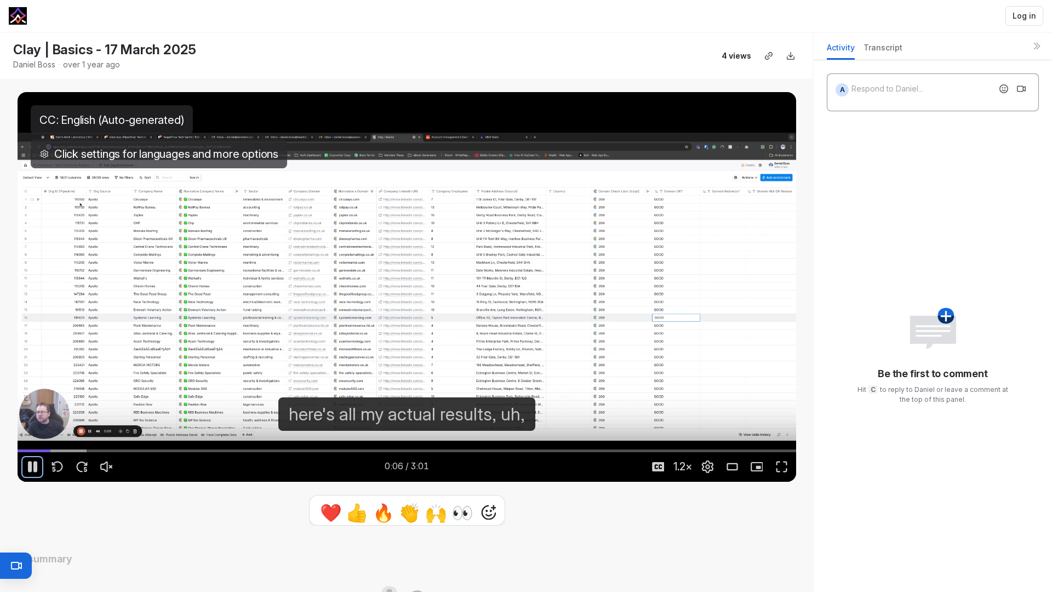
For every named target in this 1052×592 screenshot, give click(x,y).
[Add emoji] (1004, 89)
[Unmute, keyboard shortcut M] (106, 467)
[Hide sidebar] (1036, 46)
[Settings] (707, 467)
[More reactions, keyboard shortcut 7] (489, 543)
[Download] (790, 56)
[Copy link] (768, 56)
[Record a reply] (1021, 89)
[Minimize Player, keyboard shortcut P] (757, 467)
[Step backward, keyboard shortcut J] (57, 467)
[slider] (407, 451)
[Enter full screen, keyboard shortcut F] (781, 467)
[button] (407, 510)
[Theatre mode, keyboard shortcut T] (732, 467)
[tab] (841, 51)
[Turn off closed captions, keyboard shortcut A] (658, 467)
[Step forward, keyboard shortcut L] (82, 467)
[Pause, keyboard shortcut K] (32, 467)
